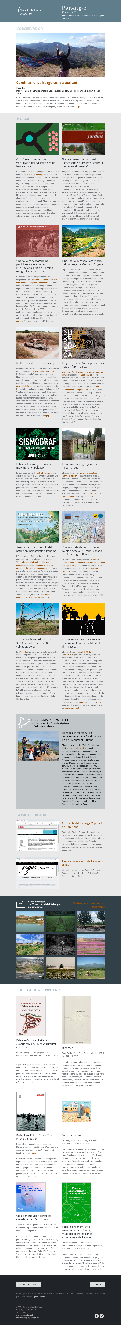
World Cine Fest (72, 708)
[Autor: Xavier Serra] (60, 954)
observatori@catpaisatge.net (27, 1318)
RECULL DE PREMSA (28, 1284)
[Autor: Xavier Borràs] (91, 931)
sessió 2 (19, 597)
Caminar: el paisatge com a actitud (46, 82)
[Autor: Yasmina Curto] (60, 977)
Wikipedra (23, 652)
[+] (79, 107)
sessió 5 (45, 597)
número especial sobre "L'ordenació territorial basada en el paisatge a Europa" (83, 563)
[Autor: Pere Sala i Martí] (30, 931)
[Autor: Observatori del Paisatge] (91, 977)
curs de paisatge (36, 175)
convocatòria (21, 321)
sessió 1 (49, 594)
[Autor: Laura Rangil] (60, 931)
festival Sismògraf (44, 473)
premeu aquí (39, 1297)
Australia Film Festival (89, 702)
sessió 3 (28, 597)
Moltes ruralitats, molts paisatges (89, 905)
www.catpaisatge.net (24, 1315)
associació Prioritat (75, 748)
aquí (34, 1153)
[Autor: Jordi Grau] (30, 977)
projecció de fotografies (26, 386)
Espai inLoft (86, 375)
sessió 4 (36, 597)
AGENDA (97, 1284)
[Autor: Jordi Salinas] (91, 954)
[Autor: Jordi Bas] (30, 954)
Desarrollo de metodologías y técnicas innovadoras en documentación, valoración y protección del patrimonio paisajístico (35, 565)
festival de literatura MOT (45, 371)
